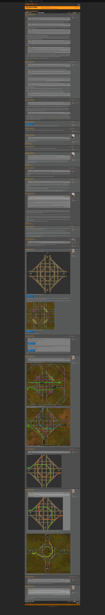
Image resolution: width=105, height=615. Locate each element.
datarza (73, 252)
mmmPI (73, 226)
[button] (68, 12)
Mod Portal (37, 1)
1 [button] (70, 12)
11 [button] (73, 12)
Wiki (34, 1)
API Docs (41, 1)
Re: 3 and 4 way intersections (30, 14)
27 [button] (78, 12)
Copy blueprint (31, 124)
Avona (29, 64)
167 (73, 338)
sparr (27, 179)
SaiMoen (73, 121)
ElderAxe (27, 336)
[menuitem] (46, 7)
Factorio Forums (31, 7)
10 (73, 124)
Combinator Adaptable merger (28, 165)
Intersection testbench (27, 142)
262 (73, 159)
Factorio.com (27, 1)
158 (73, 255)
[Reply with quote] (70, 14)
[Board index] (32, 4)
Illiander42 (30, 137)
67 (73, 102)
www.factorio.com (28, 8)
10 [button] (72, 12)
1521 (73, 181)
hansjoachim (73, 138)
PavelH (29, 47)
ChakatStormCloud (74, 242)
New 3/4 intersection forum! (28, 143)
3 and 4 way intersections (31, 11)
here (45, 91)
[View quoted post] (32, 40)
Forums (31, 1)
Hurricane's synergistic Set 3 (49, 118)
